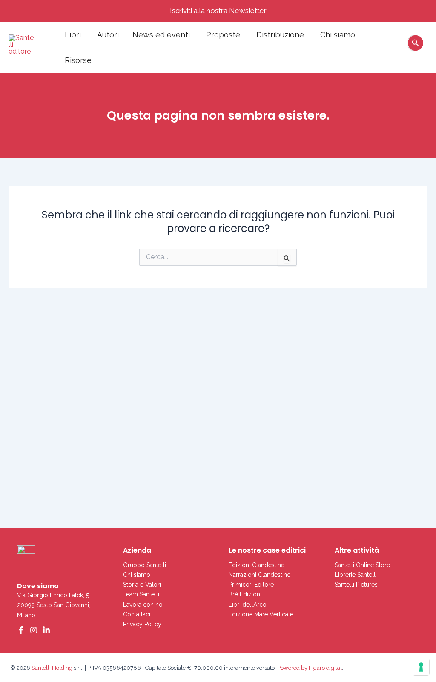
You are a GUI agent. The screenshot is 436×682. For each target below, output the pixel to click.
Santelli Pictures (356, 584)
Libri (73, 34)
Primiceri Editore (251, 584)
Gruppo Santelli (144, 565)
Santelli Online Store (362, 565)
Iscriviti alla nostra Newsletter (218, 10)
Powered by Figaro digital (309, 667)
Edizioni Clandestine (256, 565)
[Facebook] (21, 630)
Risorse (78, 60)
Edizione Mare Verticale (261, 614)
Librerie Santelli (356, 574)
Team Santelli (141, 594)
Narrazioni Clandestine (259, 574)
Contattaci (136, 614)
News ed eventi (161, 34)
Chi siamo (337, 34)
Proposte (223, 34)
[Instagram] (33, 630)
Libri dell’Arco (248, 604)
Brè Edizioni (245, 594)
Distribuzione (280, 34)
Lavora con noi (143, 604)
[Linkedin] (46, 630)
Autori (108, 34)
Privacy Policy (142, 624)
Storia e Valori (142, 584)
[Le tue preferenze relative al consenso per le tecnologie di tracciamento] (421, 667)
